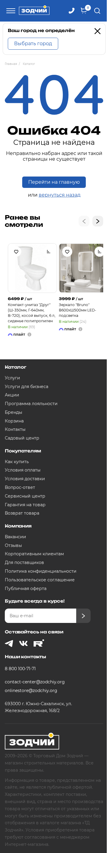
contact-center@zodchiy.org (35, 682)
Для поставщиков (24, 562)
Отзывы (13, 545)
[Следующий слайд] (97, 221)
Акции (12, 395)
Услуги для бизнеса (26, 386)
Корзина (14, 421)
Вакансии (15, 536)
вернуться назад (59, 195)
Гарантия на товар (25, 504)
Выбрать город (33, 43)
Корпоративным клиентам (34, 553)
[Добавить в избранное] (16, 252)
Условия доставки (25, 478)
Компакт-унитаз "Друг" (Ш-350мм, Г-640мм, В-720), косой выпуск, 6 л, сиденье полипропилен (32, 312)
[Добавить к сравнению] (49, 252)
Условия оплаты (22, 470)
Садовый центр (22, 438)
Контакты (15, 429)
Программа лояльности (31, 403)
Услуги (12, 378)
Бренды (13, 412)
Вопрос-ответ (20, 487)
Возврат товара (22, 513)
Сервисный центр (25, 496)
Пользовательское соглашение (40, 580)
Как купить (17, 461)
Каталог (15, 367)
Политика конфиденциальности (40, 571)
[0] (84, 11)
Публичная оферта (25, 588)
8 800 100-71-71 (20, 668)
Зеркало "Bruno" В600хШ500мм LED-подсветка (77, 310)
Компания (18, 525)
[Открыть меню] (10, 11)
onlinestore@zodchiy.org (31, 690)
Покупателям (23, 450)
